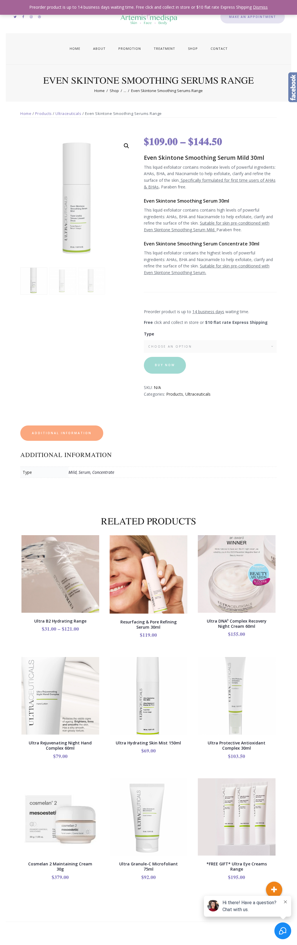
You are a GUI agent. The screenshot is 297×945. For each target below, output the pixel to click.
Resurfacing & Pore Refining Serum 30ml (148, 624)
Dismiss (260, 7)
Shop (114, 90)
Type (149, 334)
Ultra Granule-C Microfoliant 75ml (148, 866)
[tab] (62, 433)
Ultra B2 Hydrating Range (60, 621)
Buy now (165, 365)
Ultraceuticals (68, 113)
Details (61, 586)
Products (43, 113)
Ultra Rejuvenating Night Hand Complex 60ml (60, 745)
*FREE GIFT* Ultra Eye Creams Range (237, 866)
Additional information (62, 433)
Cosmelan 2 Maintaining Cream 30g (60, 866)
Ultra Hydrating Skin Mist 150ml (148, 743)
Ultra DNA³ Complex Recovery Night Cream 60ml (237, 624)
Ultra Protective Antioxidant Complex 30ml (236, 745)
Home (99, 90)
